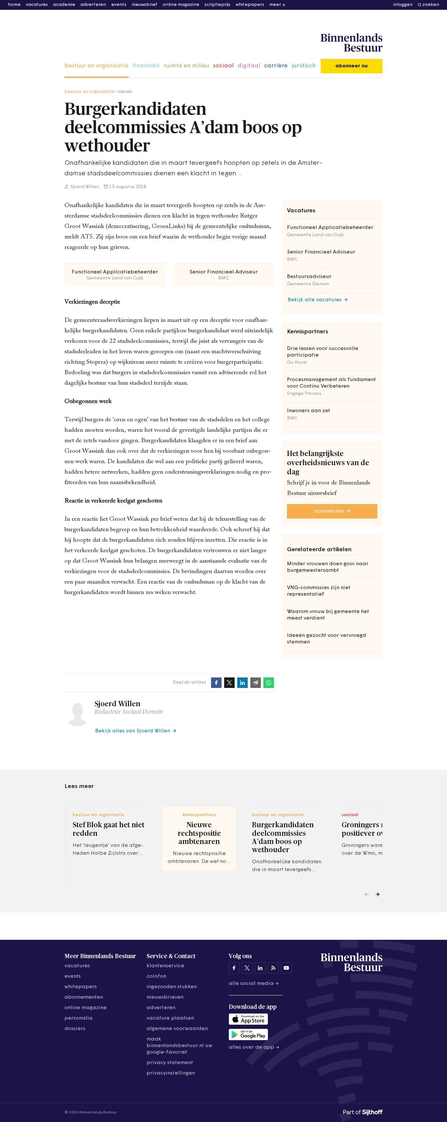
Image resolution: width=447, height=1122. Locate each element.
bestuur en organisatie (96, 66)
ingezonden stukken (172, 987)
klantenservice (165, 966)
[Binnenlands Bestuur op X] (247, 968)
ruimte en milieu (186, 66)
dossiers (74, 1028)
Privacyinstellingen (171, 1073)
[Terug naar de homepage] (352, 42)
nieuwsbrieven (165, 997)
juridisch (304, 66)
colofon (156, 976)
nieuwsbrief (144, 4)
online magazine (181, 4)
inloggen (403, 4)
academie (64, 4)
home (14, 4)
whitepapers (250, 4)
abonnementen (83, 997)
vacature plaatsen (170, 1018)
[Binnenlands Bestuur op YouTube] (286, 968)
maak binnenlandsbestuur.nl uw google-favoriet (179, 1046)
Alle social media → (254, 983)
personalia (78, 1018)
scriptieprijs (217, 4)
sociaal (223, 66)
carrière (276, 66)
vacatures (37, 4)
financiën (146, 66)
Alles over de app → (254, 1047)
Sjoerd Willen (84, 186)
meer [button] (275, 4)
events (118, 4)
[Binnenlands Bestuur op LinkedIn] (260, 968)
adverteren (93, 4)
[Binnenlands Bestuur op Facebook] (234, 968)
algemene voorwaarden (177, 1028)
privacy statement (170, 1062)
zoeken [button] (430, 4)
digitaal (249, 66)
